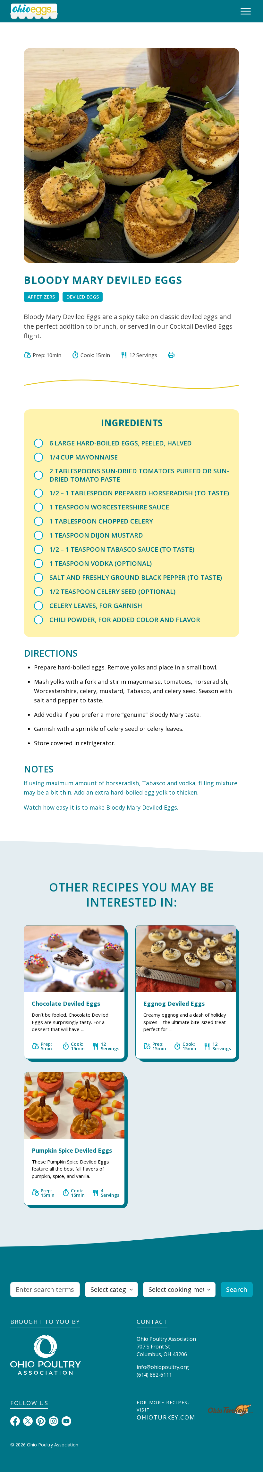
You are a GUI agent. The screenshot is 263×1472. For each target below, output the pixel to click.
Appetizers (41, 296)
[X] (28, 1420)
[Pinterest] (41, 1420)
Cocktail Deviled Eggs (201, 326)
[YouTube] (66, 1420)
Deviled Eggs (82, 296)
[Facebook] (15, 1420)
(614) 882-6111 (154, 1374)
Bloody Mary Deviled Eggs (141, 807)
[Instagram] (53, 1420)
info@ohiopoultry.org (163, 1367)
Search (236, 1289)
